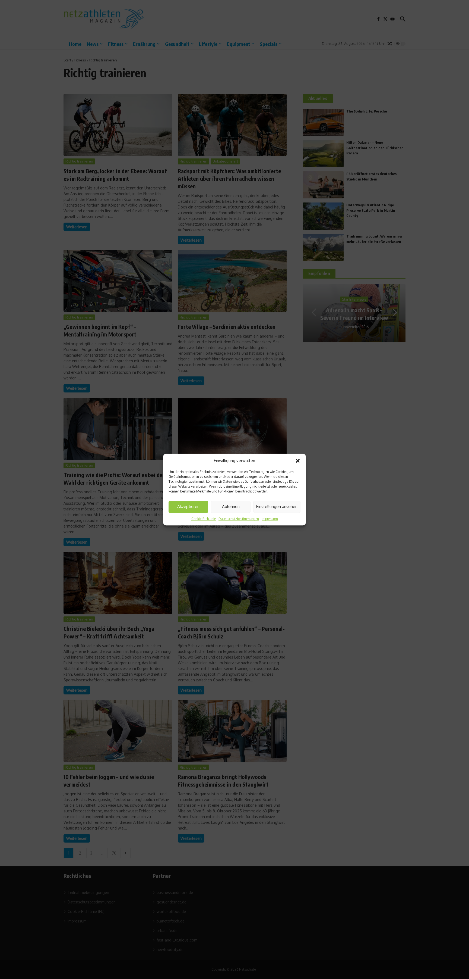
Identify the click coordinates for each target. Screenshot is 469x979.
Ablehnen (231, 506)
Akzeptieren (188, 506)
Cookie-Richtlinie (203, 519)
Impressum (270, 519)
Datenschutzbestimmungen (238, 519)
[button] (297, 461)
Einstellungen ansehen (276, 506)
